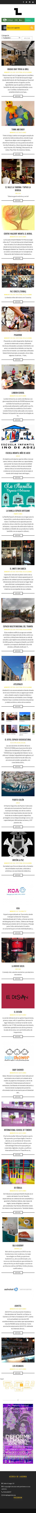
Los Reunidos (18, 1365)
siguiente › (27, 1387)
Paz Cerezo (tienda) (18, 291)
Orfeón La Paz (18, 860)
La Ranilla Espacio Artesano (18, 510)
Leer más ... (18, 96)
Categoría (5, 35)
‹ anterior (18, 1382)
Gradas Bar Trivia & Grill (18, 69)
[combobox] (20, 27)
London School (18, 392)
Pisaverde (18, 334)
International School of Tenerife (18, 1129)
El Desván (18, 1011)
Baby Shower (18, 1069)
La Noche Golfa (18, 966)
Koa (18, 908)
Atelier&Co (18, 684)
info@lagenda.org (9, 1495)
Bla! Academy (18, 1245)
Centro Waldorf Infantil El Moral (18, 233)
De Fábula (18, 1187)
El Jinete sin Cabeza (18, 568)
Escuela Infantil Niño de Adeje (18, 452)
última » (19, 1390)
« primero (7, 1382)
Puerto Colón (18, 799)
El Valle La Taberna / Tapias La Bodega (18, 189)
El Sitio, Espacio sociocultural (18, 739)
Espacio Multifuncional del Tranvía (18, 626)
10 (13, 1387)
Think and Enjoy (18, 129)
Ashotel (18, 1305)
